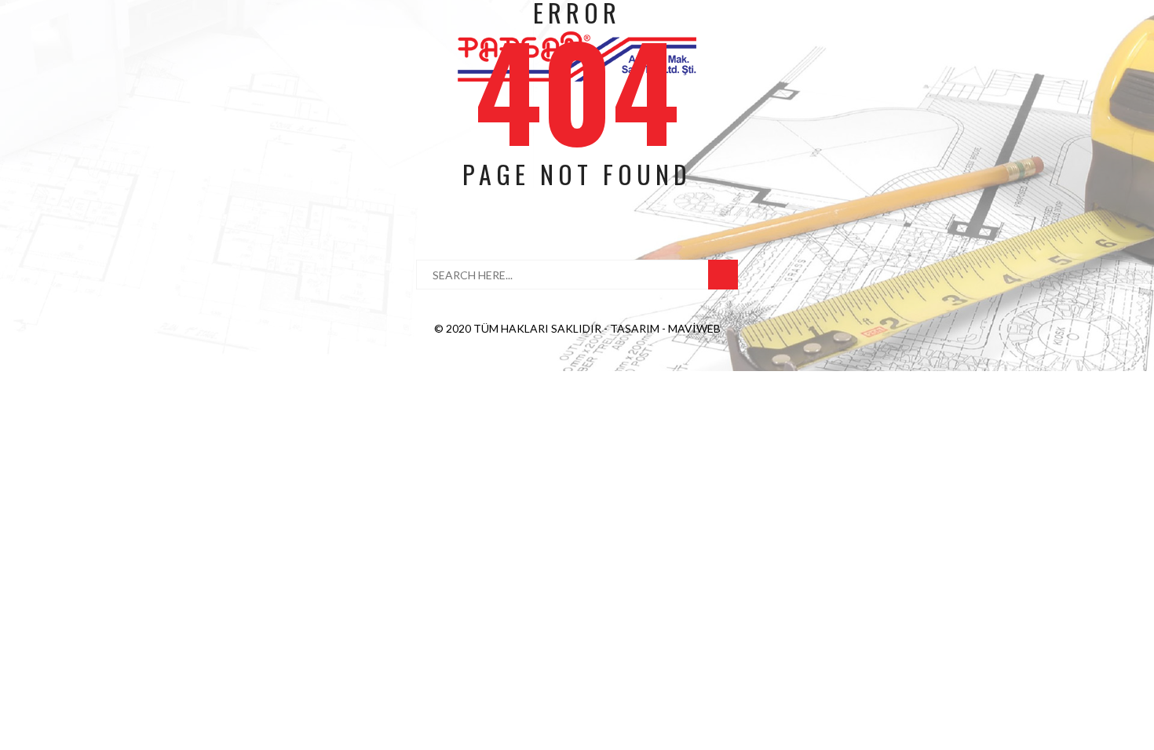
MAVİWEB (694, 328)
